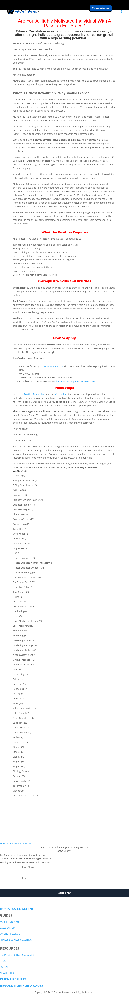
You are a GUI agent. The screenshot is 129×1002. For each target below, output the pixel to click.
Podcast (17, 669)
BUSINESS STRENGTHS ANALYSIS (17, 954)
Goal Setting (19, 591)
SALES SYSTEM (7, 927)
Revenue (17, 698)
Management (20, 630)
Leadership (19, 611)
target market (20, 780)
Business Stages (21, 509)
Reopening (18, 688)
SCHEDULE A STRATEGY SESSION (17, 843)
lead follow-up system (24, 606)
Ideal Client (19, 601)
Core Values (19, 533)
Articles (17, 490)
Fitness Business (21, 557)
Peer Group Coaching (24, 664)
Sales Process (20, 722)
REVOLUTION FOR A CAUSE (22, 985)
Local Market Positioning (26, 621)
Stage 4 (17, 761)
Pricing (16, 679)
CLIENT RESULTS (13, 979)
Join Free (65, 892)
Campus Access (100, 8)
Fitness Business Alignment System (31, 562)
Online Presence (21, 659)
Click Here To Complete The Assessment (75, 381)
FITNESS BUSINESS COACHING (16, 939)
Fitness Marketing (22, 572)
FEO (15, 553)
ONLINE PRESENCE (10, 933)
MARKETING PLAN (9, 921)
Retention (18, 693)
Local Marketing (21, 625)
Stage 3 (17, 756)
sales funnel (19, 713)
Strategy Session (21, 771)
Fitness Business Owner (25, 567)
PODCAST (5, 966)
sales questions (21, 732)
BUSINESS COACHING (17, 909)
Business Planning (22, 504)
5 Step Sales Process (23, 480)
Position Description (34, 394)
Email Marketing (21, 543)
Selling (16, 737)
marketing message (23, 645)
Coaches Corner (21, 519)
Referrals (17, 683)
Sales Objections (21, 717)
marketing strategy (23, 649)
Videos (16, 790)
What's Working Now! (24, 795)
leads (16, 616)
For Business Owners (24, 577)
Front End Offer (21, 587)
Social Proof (19, 742)
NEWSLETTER (7, 972)
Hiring (16, 596)
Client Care (19, 514)
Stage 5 (17, 766)
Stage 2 (17, 751)
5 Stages (17, 475)
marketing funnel (22, 640)
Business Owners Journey (26, 499)
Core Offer (18, 528)
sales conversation (22, 708)
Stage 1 (17, 746)
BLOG (3, 960)
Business (17, 494)
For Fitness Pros (21, 582)
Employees (18, 548)
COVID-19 (18, 538)
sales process (20, 727)
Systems (17, 776)
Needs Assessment (23, 654)
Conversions (19, 524)
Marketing (18, 635)
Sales (15, 703)
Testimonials (19, 785)
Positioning (19, 674)
